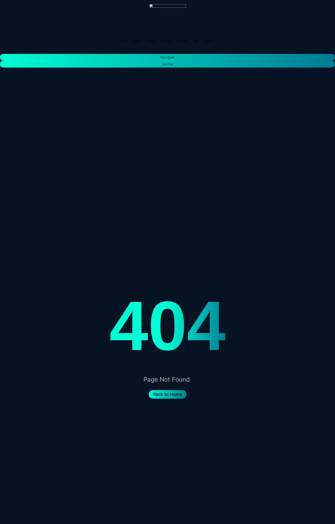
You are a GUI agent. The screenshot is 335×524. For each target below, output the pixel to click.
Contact (209, 41)
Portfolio (182, 41)
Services (166, 41)
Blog (196, 41)
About (137, 41)
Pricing (150, 41)
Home (124, 41)
